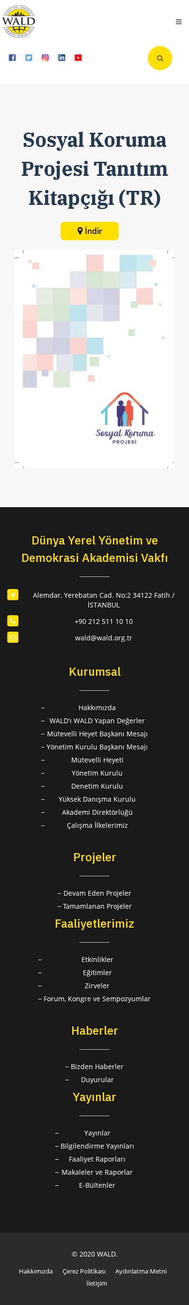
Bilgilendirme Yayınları (97, 1145)
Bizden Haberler (97, 1066)
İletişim (96, 1283)
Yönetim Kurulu (97, 772)
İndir (93, 231)
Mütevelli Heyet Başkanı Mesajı (97, 733)
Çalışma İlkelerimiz (97, 825)
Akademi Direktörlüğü (97, 812)
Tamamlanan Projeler (97, 906)
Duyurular (97, 1079)
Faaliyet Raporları (97, 1159)
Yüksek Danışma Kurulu (97, 799)
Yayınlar (97, 1132)
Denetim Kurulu (97, 786)
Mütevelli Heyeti (97, 759)
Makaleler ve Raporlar (97, 1172)
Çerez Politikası (84, 1271)
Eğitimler (97, 972)
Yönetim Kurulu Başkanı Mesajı (97, 746)
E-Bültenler (97, 1185)
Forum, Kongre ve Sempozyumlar (97, 998)
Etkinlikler (97, 959)
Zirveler (97, 985)
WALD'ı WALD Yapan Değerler (97, 720)
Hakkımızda (97, 707)
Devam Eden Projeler (97, 893)
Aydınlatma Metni (141, 1271)
